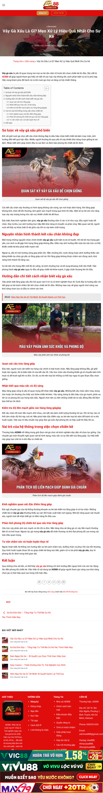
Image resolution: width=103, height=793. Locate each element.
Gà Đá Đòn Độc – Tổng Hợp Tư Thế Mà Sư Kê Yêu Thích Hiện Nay (41, 647)
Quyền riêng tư (63, 722)
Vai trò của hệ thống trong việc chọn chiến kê (24, 111)
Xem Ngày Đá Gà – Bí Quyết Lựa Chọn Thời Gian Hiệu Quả (38, 656)
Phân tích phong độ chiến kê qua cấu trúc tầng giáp (29, 117)
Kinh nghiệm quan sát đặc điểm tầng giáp (25, 114)
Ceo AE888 (61, 749)
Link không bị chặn (40, 730)
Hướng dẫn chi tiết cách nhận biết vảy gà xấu (24, 99)
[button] (3, 5)
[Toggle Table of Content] (45, 88)
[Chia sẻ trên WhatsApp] (39, 582)
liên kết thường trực (70, 592)
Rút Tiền (34, 716)
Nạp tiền (34, 711)
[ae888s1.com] (51, 5)
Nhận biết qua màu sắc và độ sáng (23, 105)
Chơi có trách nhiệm (65, 727)
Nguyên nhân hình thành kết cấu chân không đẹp (25, 96)
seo (66, 46)
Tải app (34, 720)
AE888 (8, 725)
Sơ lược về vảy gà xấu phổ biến (18, 92)
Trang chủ (18, 61)
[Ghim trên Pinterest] (59, 582)
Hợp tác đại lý (62, 740)
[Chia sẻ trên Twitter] (49, 582)
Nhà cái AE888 (63, 701)
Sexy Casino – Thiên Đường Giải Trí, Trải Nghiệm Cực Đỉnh (38, 665)
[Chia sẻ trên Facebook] (44, 582)
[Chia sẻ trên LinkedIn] (63, 582)
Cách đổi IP (36, 725)
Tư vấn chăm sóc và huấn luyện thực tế (24, 120)
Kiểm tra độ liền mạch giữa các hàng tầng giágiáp (28, 108)
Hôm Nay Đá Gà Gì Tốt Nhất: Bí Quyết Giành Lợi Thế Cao (37, 674)
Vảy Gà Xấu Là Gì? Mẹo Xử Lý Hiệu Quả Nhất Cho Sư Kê (36, 638)
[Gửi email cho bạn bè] (54, 582)
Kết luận (8, 123)
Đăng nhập (36, 706)
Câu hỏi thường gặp (65, 745)
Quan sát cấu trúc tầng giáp (20, 102)
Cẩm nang (51, 27)
